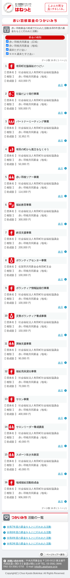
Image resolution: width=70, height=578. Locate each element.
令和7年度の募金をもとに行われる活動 (29, 526)
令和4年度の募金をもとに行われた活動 (29, 537)
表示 (60, 85)
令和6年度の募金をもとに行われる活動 (29, 532)
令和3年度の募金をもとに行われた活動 (29, 543)
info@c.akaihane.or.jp (45, 566)
